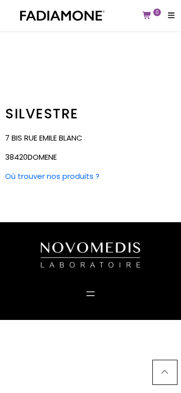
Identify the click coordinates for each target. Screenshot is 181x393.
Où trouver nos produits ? (52, 176)
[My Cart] (147, 15)
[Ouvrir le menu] (90, 294)
